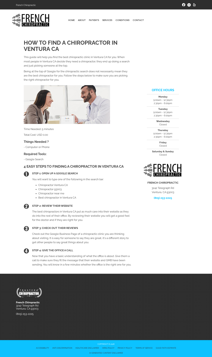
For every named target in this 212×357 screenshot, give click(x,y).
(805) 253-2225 (163, 197)
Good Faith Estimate (166, 348)
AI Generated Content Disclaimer (106, 353)
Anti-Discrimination (62, 348)
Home (71, 20)
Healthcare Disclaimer (87, 348)
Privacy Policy (125, 348)
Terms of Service (144, 348)
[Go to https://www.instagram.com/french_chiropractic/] (189, 5)
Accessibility (42, 348)
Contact (138, 20)
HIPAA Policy (108, 348)
